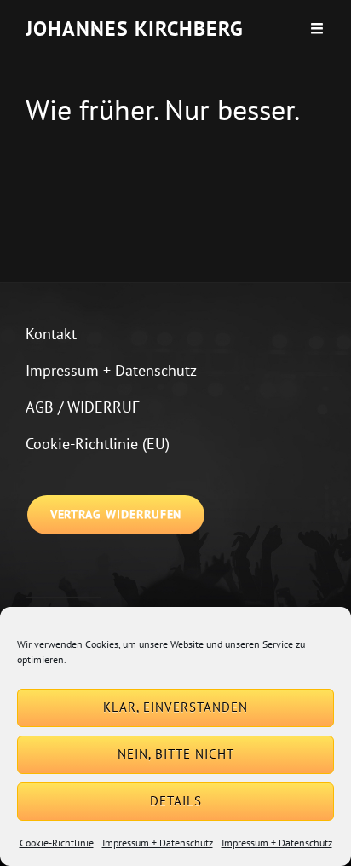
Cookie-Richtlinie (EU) (98, 443)
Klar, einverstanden (175, 707)
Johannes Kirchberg (135, 28)
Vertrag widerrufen (116, 514)
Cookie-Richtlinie (57, 842)
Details (176, 801)
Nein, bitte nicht (176, 754)
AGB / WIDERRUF (83, 407)
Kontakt (51, 334)
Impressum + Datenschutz (157, 842)
